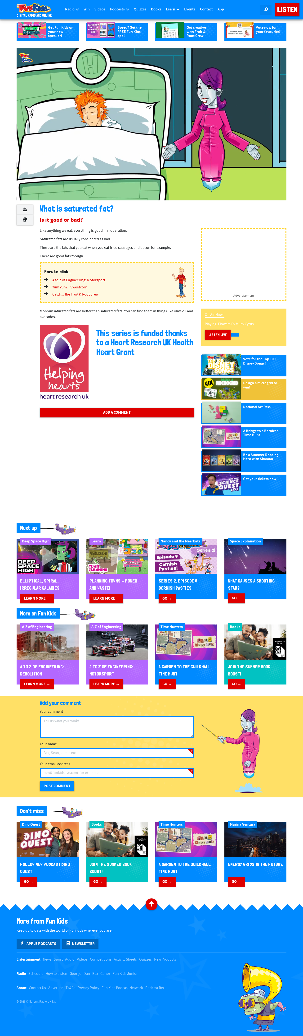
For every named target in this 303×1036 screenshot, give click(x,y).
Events (189, 9)
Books (156, 9)
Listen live (218, 335)
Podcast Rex (155, 987)
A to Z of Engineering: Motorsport (78, 280)
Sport (58, 959)
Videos (99, 9)
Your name (48, 744)
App (221, 9)
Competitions (100, 959)
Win (87, 9)
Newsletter (83, 943)
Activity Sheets (125, 959)
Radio (70, 9)
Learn (171, 9)
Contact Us (37, 987)
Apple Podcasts (41, 943)
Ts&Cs (70, 987)
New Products (165, 959)
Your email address (55, 764)
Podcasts (117, 9)
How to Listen (56, 973)
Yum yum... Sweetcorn (69, 287)
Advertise (55, 987)
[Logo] (26, 58)
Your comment (51, 711)
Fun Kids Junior (125, 973)
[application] (151, 124)
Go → (167, 598)
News (47, 959)
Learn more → (37, 598)
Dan (87, 973)
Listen (287, 9)
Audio (70, 959)
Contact (206, 9)
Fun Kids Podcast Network (122, 987)
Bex (95, 973)
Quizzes (140, 9)
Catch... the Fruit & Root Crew (75, 294)
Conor (105, 973)
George (75, 973)
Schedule (35, 973)
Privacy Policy (88, 987)
